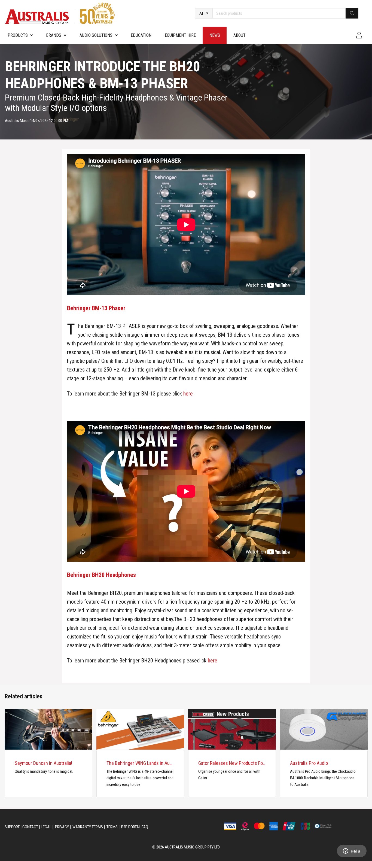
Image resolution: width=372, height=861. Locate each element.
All (202, 13)
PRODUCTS (18, 35)
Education (141, 35)
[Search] (352, 13)
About (239, 35)
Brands (53, 35)
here (188, 393)
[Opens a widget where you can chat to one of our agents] (352, 851)
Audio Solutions (96, 35)
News (214, 35)
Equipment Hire (180, 35)
